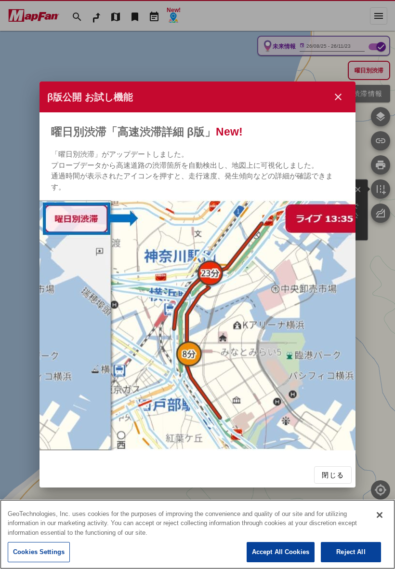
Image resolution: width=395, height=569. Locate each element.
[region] (197, 534)
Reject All (350, 551)
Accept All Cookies (280, 551)
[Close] (379, 515)
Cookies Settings (39, 551)
